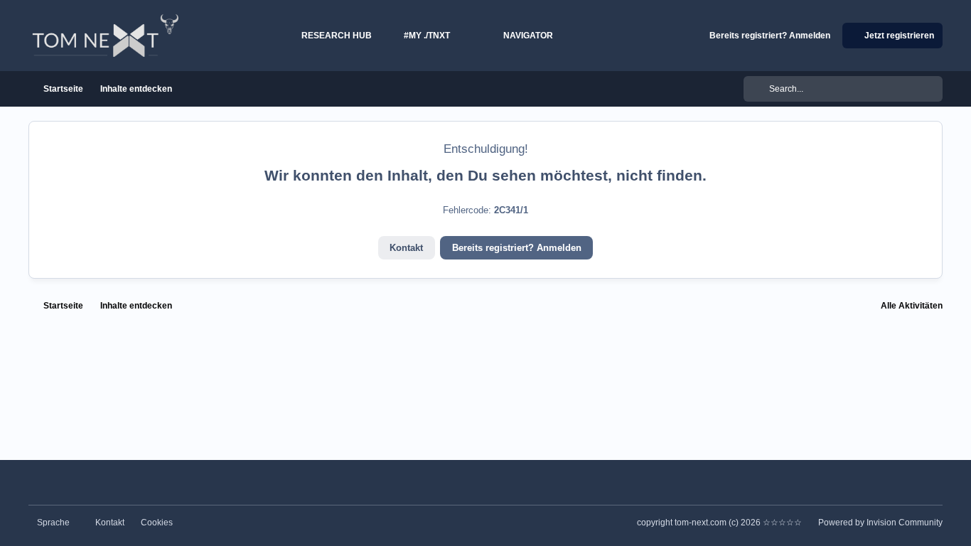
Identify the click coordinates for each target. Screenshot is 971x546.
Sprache (54, 522)
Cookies (157, 522)
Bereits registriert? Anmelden (516, 247)
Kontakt (406, 247)
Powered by (880, 522)
